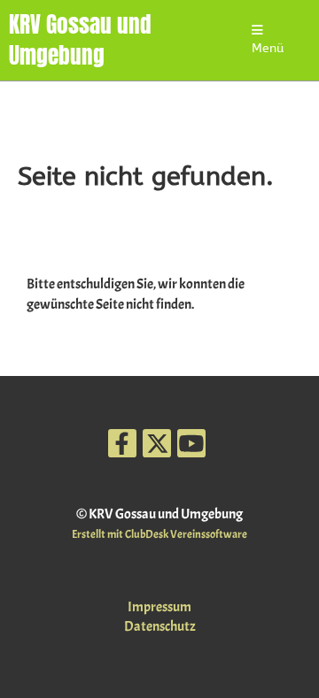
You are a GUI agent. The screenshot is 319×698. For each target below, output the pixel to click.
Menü (268, 48)
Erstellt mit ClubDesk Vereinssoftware (159, 534)
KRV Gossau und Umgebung (80, 40)
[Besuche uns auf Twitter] (157, 448)
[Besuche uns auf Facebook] (122, 448)
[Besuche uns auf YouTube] (191, 448)
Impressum (159, 607)
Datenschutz (160, 626)
